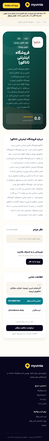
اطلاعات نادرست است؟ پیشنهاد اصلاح (24, 334)
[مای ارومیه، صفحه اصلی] (35, 5)
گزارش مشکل (12, 16)
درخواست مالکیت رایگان (24, 328)
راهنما (44, 425)
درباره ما (43, 399)
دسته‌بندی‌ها (41, 395)
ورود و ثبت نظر (34, 261)
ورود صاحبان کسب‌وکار (37, 421)
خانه (45, 22)
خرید (38, 22)
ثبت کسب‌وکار (41, 416)
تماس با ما (42, 403)
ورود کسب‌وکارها (11, 5)
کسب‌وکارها (41, 390)
